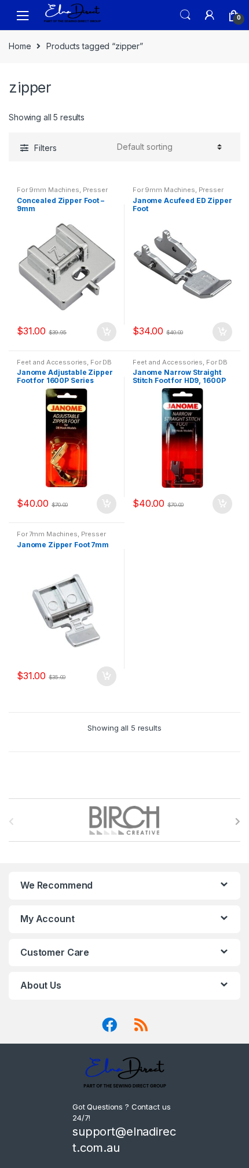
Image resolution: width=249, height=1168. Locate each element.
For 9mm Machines (48, 190)
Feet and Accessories (52, 362)
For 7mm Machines (47, 534)
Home (20, 46)
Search (185, 15)
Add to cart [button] (106, 332)
